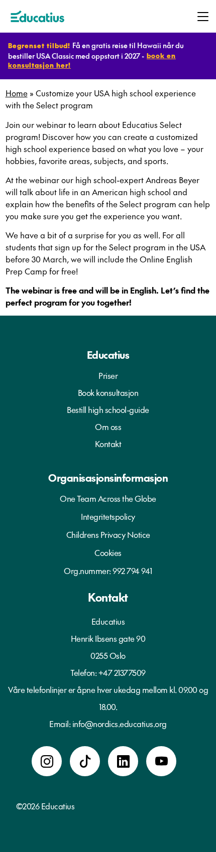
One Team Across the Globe (108, 498)
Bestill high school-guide (108, 409)
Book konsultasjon (108, 392)
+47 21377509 (122, 672)
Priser (108, 375)
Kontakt (108, 443)
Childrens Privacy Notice (108, 534)
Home (17, 92)
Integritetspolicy (108, 516)
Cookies (108, 552)
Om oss (108, 426)
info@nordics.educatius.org (119, 723)
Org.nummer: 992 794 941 (108, 570)
